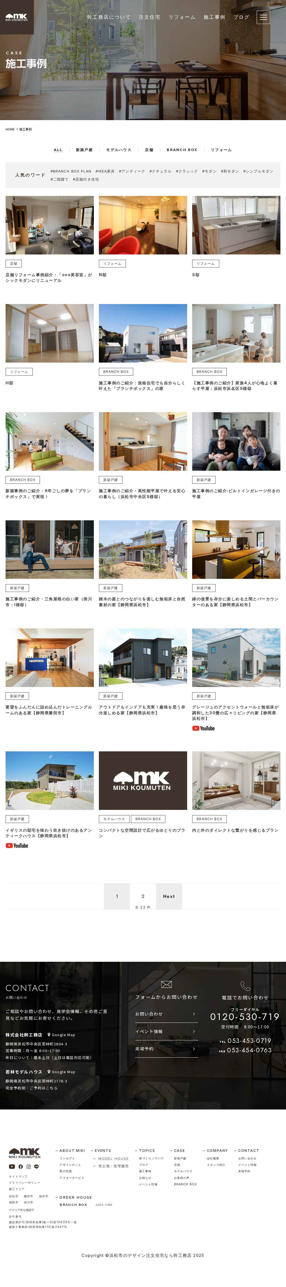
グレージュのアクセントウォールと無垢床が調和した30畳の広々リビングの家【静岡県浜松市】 (235, 713)
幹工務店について (109, 17)
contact (248, 1150)
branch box (185, 1184)
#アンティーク (132, 171)
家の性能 (65, 1171)
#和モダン (230, 171)
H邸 (9, 382)
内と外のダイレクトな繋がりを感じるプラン (235, 830)
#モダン (209, 171)
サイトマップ (18, 1176)
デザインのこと (70, 1165)
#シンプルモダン (258, 171)
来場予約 (144, 1049)
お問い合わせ (149, 1014)
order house (75, 1197)
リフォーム (182, 17)
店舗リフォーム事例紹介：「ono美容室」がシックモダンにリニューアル (49, 277)
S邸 (196, 274)
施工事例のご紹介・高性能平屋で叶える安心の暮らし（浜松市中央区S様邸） (142, 493)
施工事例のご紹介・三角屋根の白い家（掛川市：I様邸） (49, 601)
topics (147, 1150)
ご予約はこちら (44, 1088)
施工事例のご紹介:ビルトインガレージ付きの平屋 (236, 493)
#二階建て (60, 179)
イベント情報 (149, 1031)
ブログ (241, 17)
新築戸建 (110, 480)
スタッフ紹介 (216, 1165)
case (179, 1150)
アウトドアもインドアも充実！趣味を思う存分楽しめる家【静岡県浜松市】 (142, 710)
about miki (72, 1150)
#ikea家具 (105, 171)
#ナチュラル (160, 171)
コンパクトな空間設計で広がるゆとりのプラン (142, 833)
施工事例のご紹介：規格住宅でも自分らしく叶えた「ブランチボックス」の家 (142, 385)
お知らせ (145, 1178)
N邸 (103, 274)
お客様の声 (182, 1178)
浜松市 (13, 1196)
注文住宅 (150, 17)
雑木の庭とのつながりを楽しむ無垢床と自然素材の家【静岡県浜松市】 (142, 601)
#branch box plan (71, 171)
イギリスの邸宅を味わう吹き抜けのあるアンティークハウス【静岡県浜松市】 (49, 833)
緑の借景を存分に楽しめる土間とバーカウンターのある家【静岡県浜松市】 (235, 601)
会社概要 (213, 1158)
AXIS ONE (104, 1205)
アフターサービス (71, 1178)
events (103, 1150)
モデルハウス (114, 819)
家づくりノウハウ (151, 1158)
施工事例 (214, 17)
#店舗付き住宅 (86, 179)
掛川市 (29, 1202)
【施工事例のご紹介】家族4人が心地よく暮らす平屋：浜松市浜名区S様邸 (235, 385)
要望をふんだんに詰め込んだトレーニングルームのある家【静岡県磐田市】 (49, 710)
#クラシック (187, 171)
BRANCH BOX (116, 372)
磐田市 (29, 1196)
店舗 (13, 263)
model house (113, 1159)
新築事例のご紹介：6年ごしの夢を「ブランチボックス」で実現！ (48, 493)
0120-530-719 (245, 1015)
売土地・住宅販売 (113, 1166)
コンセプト (67, 1158)
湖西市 (13, 1202)
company (217, 1150)
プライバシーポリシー (24, 1182)
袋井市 (44, 1196)
